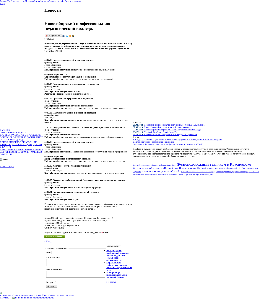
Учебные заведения (16, 1)
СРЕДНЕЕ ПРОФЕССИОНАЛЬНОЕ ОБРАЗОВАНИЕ (20, 133)
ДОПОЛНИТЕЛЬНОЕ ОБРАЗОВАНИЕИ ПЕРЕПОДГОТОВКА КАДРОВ (18, 143)
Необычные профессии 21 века (199, 172)
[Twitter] (67, 36)
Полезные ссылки (73, 1)
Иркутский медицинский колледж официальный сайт (219, 168)
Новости (29, 1)
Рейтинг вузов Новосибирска (201, 174)
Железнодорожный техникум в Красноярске (214, 164)
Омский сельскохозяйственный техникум (172, 174)
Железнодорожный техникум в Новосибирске (155, 168)
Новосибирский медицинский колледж (232, 172)
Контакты (44, 1)
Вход (2, 3)
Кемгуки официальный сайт (161, 171)
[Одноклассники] (70, 36)
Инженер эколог (188, 168)
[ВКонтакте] (64, 36)
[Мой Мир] (73, 36)
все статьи (111, 282)
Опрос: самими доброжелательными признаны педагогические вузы (119, 266)
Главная (3, 1)
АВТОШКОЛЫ (21, 152)
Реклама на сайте (57, 1)
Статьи (36, 1)
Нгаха (184, 171)
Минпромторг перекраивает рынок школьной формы (116, 274)
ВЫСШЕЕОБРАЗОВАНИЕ (8, 131)
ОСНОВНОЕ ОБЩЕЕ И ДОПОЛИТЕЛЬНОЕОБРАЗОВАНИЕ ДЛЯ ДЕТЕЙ (21, 138)
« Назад (47, 241)
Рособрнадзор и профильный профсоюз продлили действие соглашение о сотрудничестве (117, 255)
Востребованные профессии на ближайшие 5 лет (154, 165)
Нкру (213, 172)
